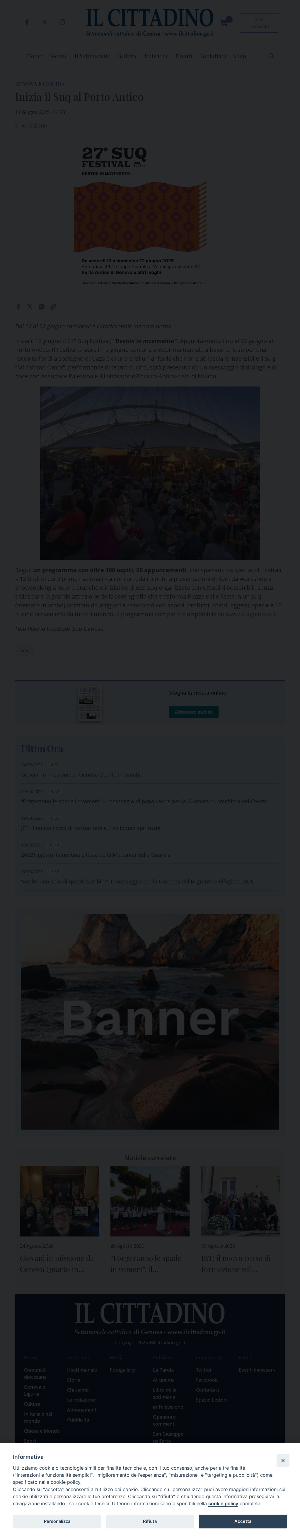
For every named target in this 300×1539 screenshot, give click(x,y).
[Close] (283, 1460)
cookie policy (223, 1503)
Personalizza (57, 1521)
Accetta (242, 1521)
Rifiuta (150, 1521)
